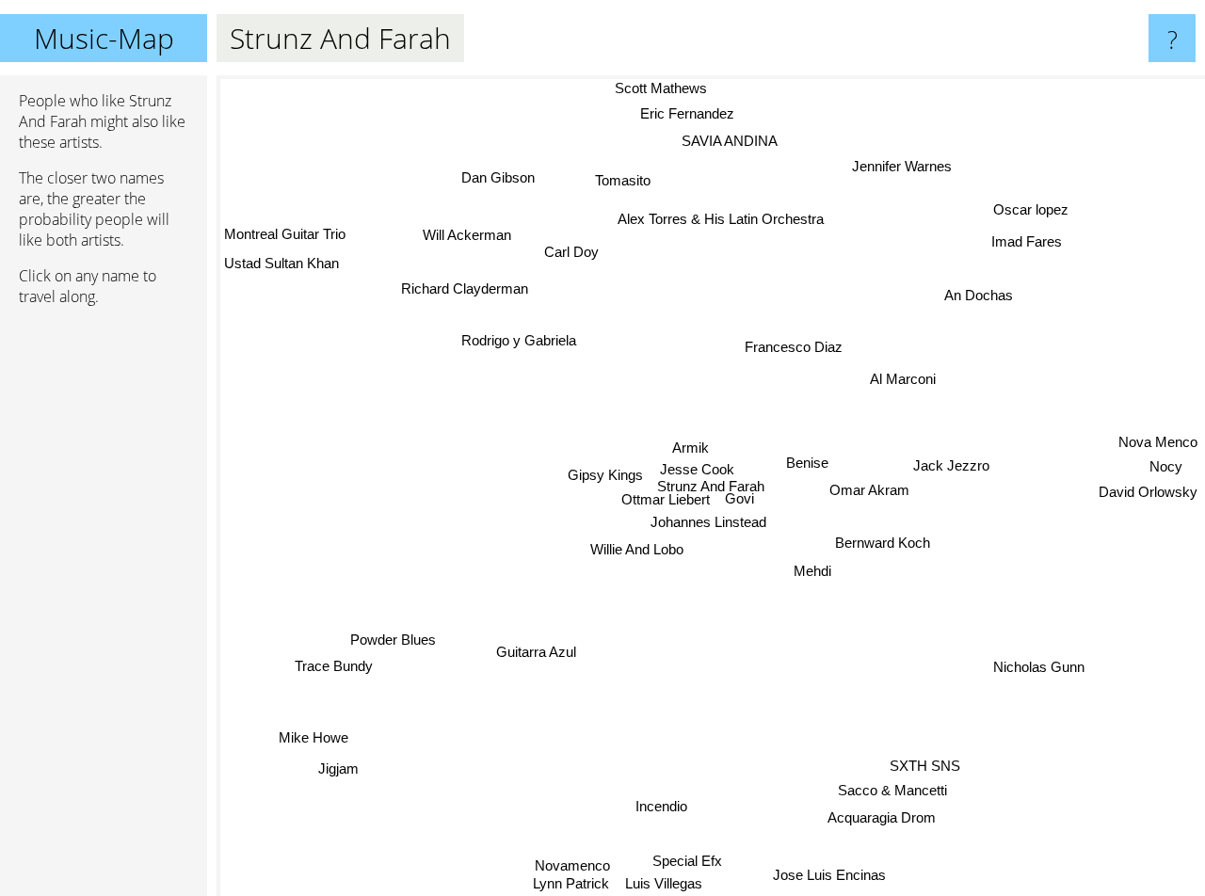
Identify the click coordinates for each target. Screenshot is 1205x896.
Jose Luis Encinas (830, 874)
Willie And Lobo (636, 549)
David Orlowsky (1148, 494)
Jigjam (337, 768)
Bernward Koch (882, 543)
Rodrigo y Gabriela (516, 341)
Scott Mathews (647, 88)
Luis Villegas (662, 883)
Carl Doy (574, 250)
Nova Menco (1157, 443)
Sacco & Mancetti (887, 792)
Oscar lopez (1032, 211)
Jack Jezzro (951, 466)
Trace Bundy (336, 671)
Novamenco (572, 864)
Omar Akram (869, 492)
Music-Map (104, 38)
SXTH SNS (923, 767)
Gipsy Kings (605, 474)
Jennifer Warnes (912, 173)
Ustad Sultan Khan (281, 263)
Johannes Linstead (708, 523)
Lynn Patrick (566, 883)
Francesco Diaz (795, 347)
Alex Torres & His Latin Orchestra (721, 219)
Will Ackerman (470, 232)
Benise (807, 463)
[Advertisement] (103, 609)
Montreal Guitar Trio (284, 233)
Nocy (1165, 468)
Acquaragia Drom (881, 817)
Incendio (662, 806)
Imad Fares (1024, 240)
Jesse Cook (696, 469)
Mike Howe (313, 736)
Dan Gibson (498, 177)
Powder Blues (395, 643)
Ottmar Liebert (664, 499)
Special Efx (684, 861)
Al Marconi (903, 379)
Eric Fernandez (697, 112)
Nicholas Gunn (1041, 663)
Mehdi (812, 571)
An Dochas (977, 294)
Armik (691, 447)
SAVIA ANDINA (727, 139)
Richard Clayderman (467, 285)
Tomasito (619, 181)
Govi (741, 498)
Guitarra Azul (536, 652)
